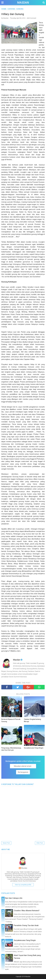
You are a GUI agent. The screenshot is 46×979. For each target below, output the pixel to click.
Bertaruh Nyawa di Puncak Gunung (10, 720)
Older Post (39, 843)
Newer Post (6, 843)
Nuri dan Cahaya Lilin (13, 898)
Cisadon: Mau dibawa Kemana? (26, 910)
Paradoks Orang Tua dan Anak (26, 925)
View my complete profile (23, 885)
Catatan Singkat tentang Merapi (32, 720)
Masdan (23, 2)
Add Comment (31, 18)
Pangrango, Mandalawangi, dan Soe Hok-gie (11, 749)
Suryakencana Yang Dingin (33, 748)
